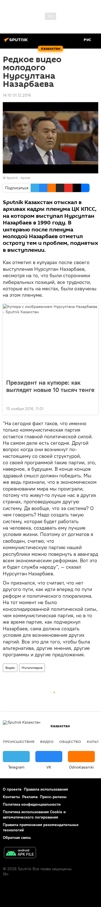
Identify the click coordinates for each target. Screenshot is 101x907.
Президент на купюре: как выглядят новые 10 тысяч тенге (50, 386)
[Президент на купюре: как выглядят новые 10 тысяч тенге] (50, 339)
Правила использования (46, 789)
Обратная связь (17, 837)
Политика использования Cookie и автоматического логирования (34, 814)
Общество (70, 741)
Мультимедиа (32, 668)
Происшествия (19, 741)
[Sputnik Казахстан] (17, 41)
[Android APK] (20, 853)
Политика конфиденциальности (32, 804)
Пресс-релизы (53, 796)
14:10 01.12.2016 (17, 95)
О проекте (12, 789)
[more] (91, 408)
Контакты (11, 796)
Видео (10, 668)
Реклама (30, 796)
